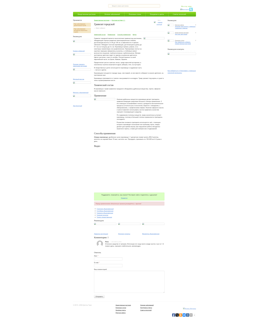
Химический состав (99, 34)
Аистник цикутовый (181, 34)
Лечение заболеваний (112, 14)
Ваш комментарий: (100, 269)
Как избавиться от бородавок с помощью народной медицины (182, 72)
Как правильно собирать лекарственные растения (183, 43)
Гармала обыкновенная (105, 213)
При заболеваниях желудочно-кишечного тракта (80, 30)
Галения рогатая (102, 215)
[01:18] (182, 60)
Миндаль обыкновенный (80, 92)
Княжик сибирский (79, 51)
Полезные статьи (135, 14)
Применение (111, 34)
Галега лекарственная (104, 217)
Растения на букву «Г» (118, 20)
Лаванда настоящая (101, 234)
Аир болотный (77, 106)
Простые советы (179, 25)
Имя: (96, 256)
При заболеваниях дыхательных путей (80, 24)
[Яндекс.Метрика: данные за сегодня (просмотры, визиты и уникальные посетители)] (189, 308)
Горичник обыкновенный (105, 209)
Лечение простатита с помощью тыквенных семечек (185, 27)
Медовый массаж (78, 79)
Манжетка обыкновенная (150, 234)
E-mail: (97, 262)
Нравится (124, 198)
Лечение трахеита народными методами (80, 65)
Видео (134, 34)
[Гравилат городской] (159, 23)
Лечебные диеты (121, 310)
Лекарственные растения (86, 14)
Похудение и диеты (157, 14)
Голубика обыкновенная (105, 211)
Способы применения (124, 34)
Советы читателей (179, 14)
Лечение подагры (124, 234)
